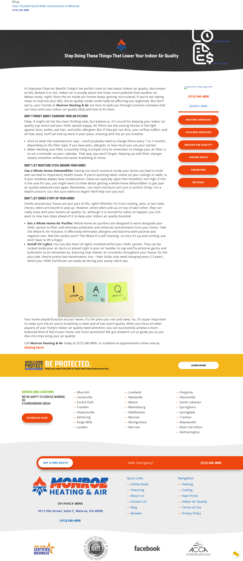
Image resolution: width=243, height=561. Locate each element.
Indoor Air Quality (198, 144)
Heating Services (198, 119)
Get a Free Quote (55, 462)
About (101, 43)
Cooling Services (198, 132)
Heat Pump (58, 43)
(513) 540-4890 (20, 10)
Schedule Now (37, 417)
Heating (18, 43)
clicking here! (34, 347)
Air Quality (81, 43)
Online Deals (198, 157)
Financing (198, 169)
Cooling (37, 43)
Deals (117, 43)
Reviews (198, 182)
